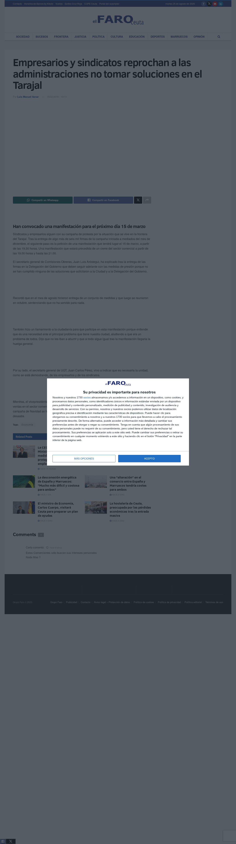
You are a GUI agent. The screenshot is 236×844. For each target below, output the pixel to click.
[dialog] (118, 422)
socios (87, 397)
